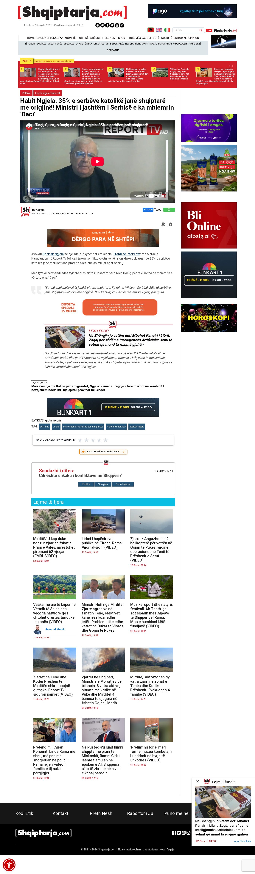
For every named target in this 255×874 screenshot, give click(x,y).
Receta (129, 43)
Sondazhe (113, 50)
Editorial (180, 37)
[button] (9, 864)
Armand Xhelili (55, 629)
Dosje (153, 43)
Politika (86, 484)
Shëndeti (96, 37)
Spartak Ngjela (53, 254)
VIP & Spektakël (115, 43)
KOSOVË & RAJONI (139, 37)
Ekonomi (110, 37)
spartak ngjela (137, 426)
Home (31, 37)
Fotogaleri (165, 43)
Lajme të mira (84, 43)
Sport (122, 37)
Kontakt (60, 813)
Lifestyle (99, 43)
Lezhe (56, 426)
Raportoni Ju (140, 813)
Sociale (41, 43)
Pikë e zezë (195, 43)
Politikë (82, 37)
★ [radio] (80, 440)
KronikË (70, 37)
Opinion (193, 37)
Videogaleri (180, 43)
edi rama (44, 426)
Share (149, 209)
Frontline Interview (126, 254)
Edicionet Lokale (48, 37)
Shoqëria (103, 484)
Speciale (69, 43)
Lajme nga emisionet (47, 93)
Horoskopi (141, 43)
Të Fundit (30, 43)
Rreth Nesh (101, 813)
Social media (123, 484)
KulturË (166, 37)
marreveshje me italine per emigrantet (83, 426)
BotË (156, 37)
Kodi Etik (24, 813)
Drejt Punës (55, 43)
